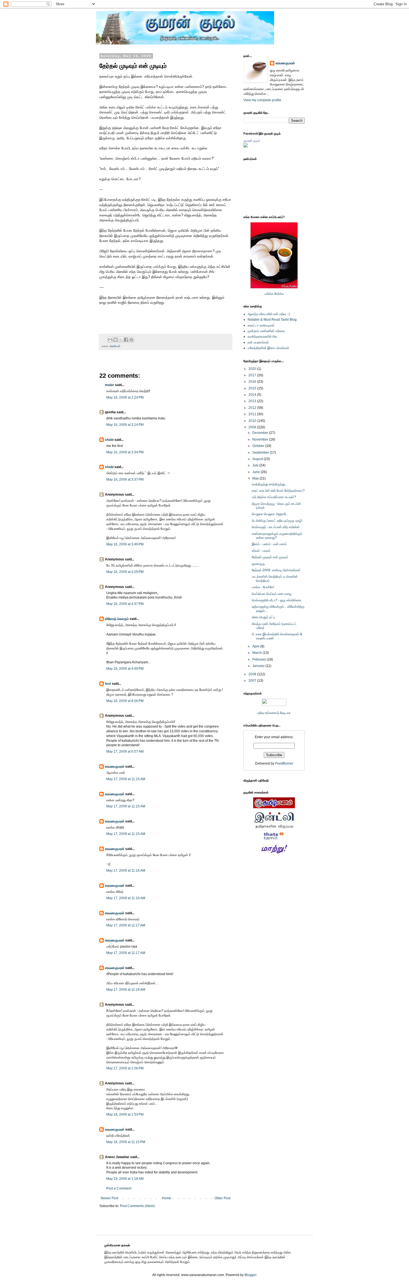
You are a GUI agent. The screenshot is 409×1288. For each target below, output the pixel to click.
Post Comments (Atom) (137, 1206)
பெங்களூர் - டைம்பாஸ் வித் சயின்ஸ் (276, 527)
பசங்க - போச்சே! (263, 587)
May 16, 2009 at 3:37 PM (125, 479)
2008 (252, 674)
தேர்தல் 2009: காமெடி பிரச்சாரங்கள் (276, 570)
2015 (252, 388)
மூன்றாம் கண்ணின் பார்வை (266, 331)
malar (109, 385)
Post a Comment (118, 1188)
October (258, 446)
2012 (252, 408)
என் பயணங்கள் (258, 342)
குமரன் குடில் (251, 140)
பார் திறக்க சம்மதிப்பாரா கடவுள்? (274, 497)
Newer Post (109, 1198)
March (257, 653)
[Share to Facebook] (126, 339)
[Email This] (110, 339)
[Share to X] (121, 339)
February (259, 659)
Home (166, 1198)
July (255, 465)
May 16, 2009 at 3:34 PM (125, 452)
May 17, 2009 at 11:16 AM (125, 870)
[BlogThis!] (115, 339)
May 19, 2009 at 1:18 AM (125, 1179)
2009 (252, 427)
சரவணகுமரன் (114, 766)
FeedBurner (284, 763)
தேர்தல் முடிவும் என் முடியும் (270, 557)
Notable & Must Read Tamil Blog (272, 320)
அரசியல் (114, 346)
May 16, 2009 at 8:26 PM (125, 701)
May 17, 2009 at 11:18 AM (125, 990)
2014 (252, 395)
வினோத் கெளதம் (117, 619)
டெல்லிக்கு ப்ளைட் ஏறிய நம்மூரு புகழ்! (277, 521)
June (256, 472)
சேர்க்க (279, 294)
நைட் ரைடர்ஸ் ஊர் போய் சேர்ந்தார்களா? (278, 491)
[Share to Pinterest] (131, 339)
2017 (252, 375)
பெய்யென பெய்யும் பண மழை (272, 594)
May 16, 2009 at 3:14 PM (125, 425)
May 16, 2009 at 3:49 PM (125, 544)
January (258, 666)
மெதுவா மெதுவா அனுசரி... (270, 514)
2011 (252, 414)
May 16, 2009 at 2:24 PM (125, 397)
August (258, 459)
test (108, 684)
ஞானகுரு (258, 564)
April (256, 646)
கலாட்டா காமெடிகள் (261, 325)
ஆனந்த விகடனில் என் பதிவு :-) (269, 314)
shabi (109, 440)
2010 (252, 421)
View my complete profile (262, 100)
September (261, 452)
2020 (252, 369)
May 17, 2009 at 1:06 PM (125, 1068)
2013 (252, 401)
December (260, 433)
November (260, 439)
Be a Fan (233, 308)
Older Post (222, 1198)
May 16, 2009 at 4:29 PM (125, 572)
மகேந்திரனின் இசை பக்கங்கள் (268, 348)
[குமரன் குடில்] (245, 146)
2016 (252, 382)
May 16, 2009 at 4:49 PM (125, 669)
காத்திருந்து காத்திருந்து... (269, 484)
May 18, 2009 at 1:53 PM (125, 1114)
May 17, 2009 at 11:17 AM (125, 925)
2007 (252, 681)
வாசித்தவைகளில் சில (262, 336)
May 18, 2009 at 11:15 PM (125, 1142)
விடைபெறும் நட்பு (263, 617)
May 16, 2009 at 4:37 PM (125, 604)
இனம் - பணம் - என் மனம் (269, 544)
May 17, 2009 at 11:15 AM (125, 779)
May (256, 478)
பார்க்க (269, 294)
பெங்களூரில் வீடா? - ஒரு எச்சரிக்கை (276, 600)
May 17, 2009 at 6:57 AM (125, 751)
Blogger (250, 1275)
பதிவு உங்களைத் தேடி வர (274, 713)
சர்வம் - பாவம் (261, 551)
